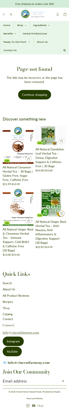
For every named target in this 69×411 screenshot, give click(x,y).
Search (7, 283)
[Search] (11, 14)
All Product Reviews (16, 295)
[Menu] (4, 14)
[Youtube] (34, 406)
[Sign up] (62, 381)
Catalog (8, 314)
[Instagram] (28, 406)
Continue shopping (34, 94)
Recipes (8, 302)
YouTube (12, 351)
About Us (9, 289)
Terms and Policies (34, 398)
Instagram (13, 341)
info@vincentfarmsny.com (21, 332)
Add (31, 159)
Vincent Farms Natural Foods (29, 391)
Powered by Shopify (51, 391)
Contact (8, 319)
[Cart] (65, 14)
